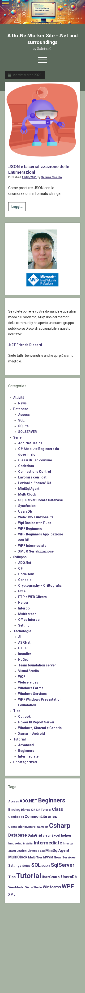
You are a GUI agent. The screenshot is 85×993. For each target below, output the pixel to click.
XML (11, 894)
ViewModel (16, 887)
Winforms (52, 887)
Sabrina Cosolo (51, 177)
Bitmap (25, 809)
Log (42, 850)
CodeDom (26, 574)
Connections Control (34, 471)
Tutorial (19, 739)
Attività (18, 397)
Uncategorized (25, 762)
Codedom (26, 466)
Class (57, 809)
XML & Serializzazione (36, 551)
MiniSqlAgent (28, 489)
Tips (16, 711)
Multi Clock (27, 494)
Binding (14, 809)
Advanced (26, 745)
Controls (42, 827)
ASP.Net (24, 642)
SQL (21, 420)
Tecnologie (22, 631)
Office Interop (28, 620)
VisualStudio (33, 887)
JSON (12, 850)
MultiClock (17, 857)
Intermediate (28, 756)
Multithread (27, 614)
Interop (24, 608)
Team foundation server (37, 665)
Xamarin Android (31, 733)
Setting (24, 625)
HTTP (23, 648)
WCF (21, 677)
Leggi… (18, 208)
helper (66, 835)
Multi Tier (35, 857)
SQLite (23, 426)
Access (24, 415)
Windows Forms (30, 688)
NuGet (23, 659)
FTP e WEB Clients (32, 597)
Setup (26, 865)
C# (20, 568)
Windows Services (32, 694)
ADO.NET (28, 800)
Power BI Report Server (36, 722)
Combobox (16, 817)
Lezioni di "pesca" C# (34, 483)
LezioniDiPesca (28, 850)
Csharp (59, 825)
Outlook (24, 716)
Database (20, 409)
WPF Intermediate (32, 546)
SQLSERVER (27, 432)
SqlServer (62, 865)
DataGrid (35, 835)
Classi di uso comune (35, 460)
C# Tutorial (43, 809)
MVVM (48, 857)
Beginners (26, 751)
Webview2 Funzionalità (36, 517)
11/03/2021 (29, 177)
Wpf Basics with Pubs (34, 523)
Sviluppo (20, 557)
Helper (23, 602)
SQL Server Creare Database (40, 500)
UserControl (51, 877)
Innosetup (15, 843)
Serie (17, 437)
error (47, 835)
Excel (22, 591)
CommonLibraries (41, 816)
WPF (68, 886)
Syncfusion (27, 506)
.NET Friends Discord (25, 345)
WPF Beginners (30, 528)
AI (19, 637)
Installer (24, 654)
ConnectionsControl (22, 827)
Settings (14, 865)
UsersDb (25, 511)
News (22, 403)
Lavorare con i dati (32, 477)
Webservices (28, 682)
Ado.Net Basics (30, 443)
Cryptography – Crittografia (40, 585)
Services (69, 857)
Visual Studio (28, 671)
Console (24, 580)
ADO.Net (24, 563)
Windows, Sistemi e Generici (40, 728)
